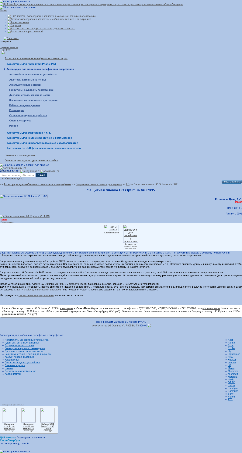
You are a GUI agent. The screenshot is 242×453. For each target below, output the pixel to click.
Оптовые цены (14, 178)
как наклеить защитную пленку (36, 295)
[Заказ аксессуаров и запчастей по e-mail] (25, 31)
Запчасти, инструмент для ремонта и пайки (31, 160)
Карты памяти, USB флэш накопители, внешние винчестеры (44, 148)
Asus (230, 345)
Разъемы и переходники (20, 155)
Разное (13, 125)
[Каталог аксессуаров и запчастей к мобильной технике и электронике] (49, 19)
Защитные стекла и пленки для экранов (33, 100)
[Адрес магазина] (18, 22)
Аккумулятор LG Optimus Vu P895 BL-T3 (115, 325)
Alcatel (231, 342)
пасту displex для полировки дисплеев (38, 289)
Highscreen (234, 354)
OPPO (231, 382)
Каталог (6, 49)
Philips (231, 385)
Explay (231, 348)
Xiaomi (231, 396)
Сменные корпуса (20, 120)
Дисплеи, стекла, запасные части (29, 95)
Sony (230, 393)
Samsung (233, 391)
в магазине (66, 308)
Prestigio (232, 388)
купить (4, 220)
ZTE (230, 399)
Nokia (231, 379)
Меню (3, 10)
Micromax (233, 371)
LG (229, 365)
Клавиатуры (16, 110)
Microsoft (233, 373)
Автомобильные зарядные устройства (33, 74)
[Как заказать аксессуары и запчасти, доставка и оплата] (41, 28)
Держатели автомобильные (20, 371)
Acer (230, 339)
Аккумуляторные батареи (25, 84)
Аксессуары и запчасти (31, 437)
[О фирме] (14, 25)
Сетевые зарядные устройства (28, 115)
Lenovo (232, 362)
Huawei (232, 359)
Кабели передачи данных (24, 105)
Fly (229, 351)
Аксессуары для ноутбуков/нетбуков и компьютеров (39, 137)
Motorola (232, 376)
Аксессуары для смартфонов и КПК (29, 132)
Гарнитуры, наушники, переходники (31, 89)
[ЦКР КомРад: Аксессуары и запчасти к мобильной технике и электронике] (91, 4)
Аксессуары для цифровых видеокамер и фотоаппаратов (42, 143)
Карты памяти (13, 373)
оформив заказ (211, 308)
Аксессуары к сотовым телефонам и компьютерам (36, 58)
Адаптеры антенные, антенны (27, 79)
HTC (230, 356)
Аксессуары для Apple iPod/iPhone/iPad (31, 64)
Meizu (231, 368)
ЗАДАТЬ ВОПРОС (232, 182)
